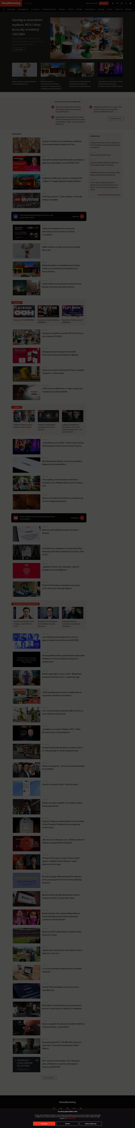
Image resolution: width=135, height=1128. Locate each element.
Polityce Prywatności (70, 1118)
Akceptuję (44, 1124)
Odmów (67, 1124)
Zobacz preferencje (90, 1124)
